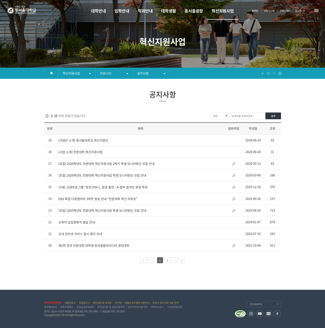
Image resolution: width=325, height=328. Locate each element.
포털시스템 (269, 10)
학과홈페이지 (256, 304)
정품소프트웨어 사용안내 (137, 302)
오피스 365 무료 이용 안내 (165, 302)
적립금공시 (84, 302)
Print (279, 73)
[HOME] (51, 73)
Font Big (262, 73)
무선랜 (118, 302)
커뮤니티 (105, 73)
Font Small (274, 73)
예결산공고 (70, 302)
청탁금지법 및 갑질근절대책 (111, 307)
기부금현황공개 (174, 307)
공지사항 (143, 73)
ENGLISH (284, 10)
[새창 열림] (251, 313)
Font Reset (268, 73)
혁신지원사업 (71, 73)
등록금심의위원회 (85, 307)
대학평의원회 (50, 307)
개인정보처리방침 (52, 302)
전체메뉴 (316, 10)
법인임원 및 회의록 (102, 302)
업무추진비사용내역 (137, 307)
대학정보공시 (157, 307)
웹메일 (255, 10)
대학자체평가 (66, 307)
